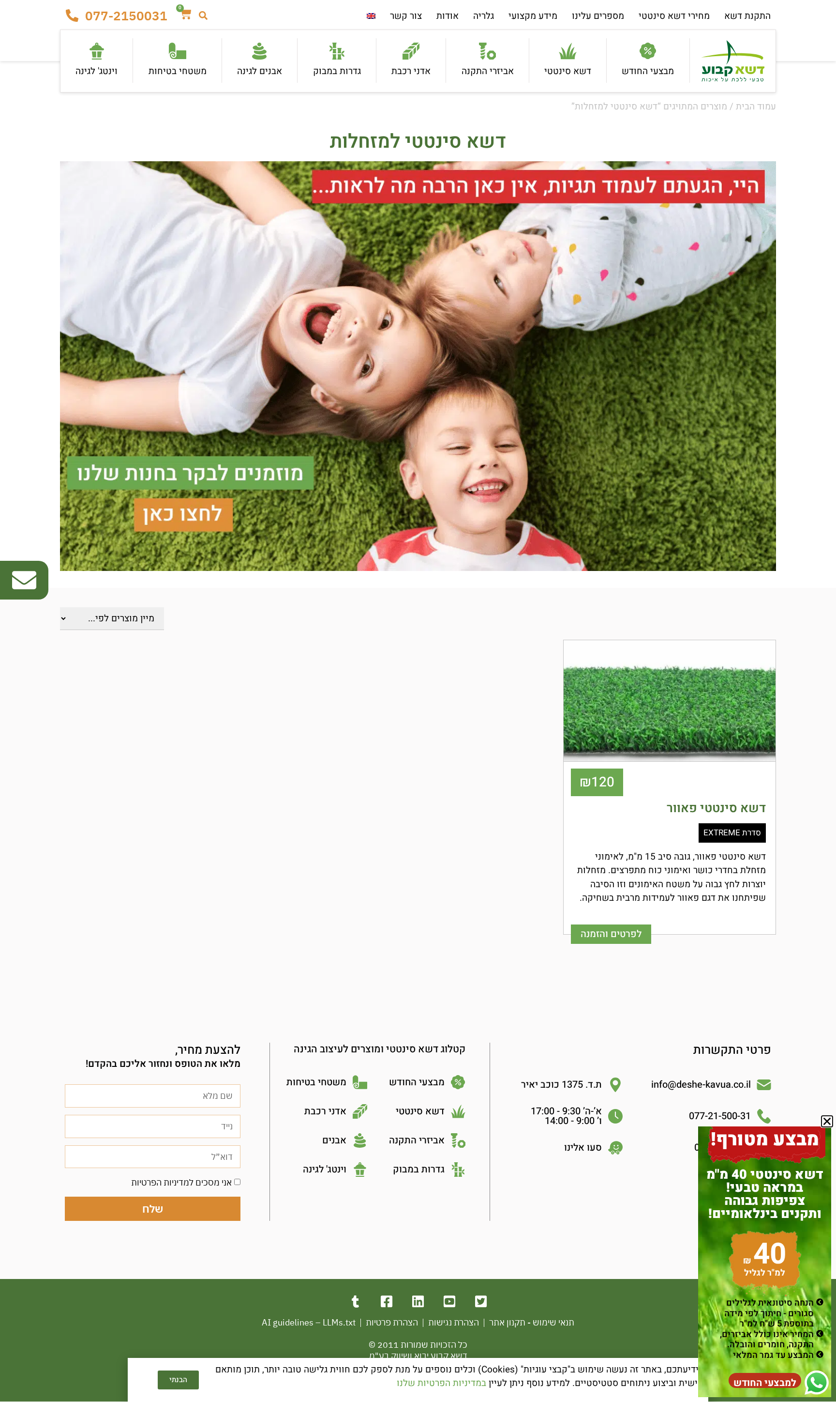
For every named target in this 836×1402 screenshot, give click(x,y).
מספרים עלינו (598, 16)
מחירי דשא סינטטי (674, 16)
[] (450, 1301)
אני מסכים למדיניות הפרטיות (181, 1182)
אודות (447, 16)
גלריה (483, 16)
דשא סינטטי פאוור (716, 808)
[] (387, 1301)
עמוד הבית (756, 106)
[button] (827, 1121)
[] (418, 1301)
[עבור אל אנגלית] (371, 16)
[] (481, 1301)
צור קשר (406, 16)
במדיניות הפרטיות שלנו (441, 1383)
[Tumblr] (355, 1301)
